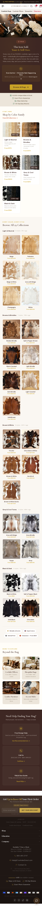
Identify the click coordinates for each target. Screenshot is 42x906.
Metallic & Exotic (15, 631)
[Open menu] (4, 6)
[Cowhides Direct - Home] (20, 6)
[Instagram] (19, 900)
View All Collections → (10, 118)
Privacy (35, 896)
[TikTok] (23, 900)
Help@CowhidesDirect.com (22, 860)
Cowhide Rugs (6, 11)
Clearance (37, 11)
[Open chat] (36, 901)
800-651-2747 (22, 856)
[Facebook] (14, 900)
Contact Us (22, 865)
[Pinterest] (27, 900)
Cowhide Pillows (17, 11)
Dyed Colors (31, 631)
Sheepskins (28, 11)
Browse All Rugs (19, 87)
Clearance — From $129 (29, 636)
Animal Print (11, 636)
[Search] (31, 6)
